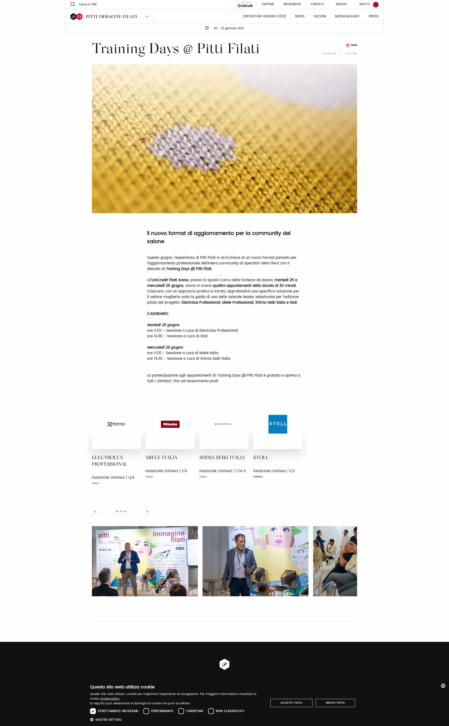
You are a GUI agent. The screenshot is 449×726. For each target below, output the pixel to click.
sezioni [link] (320, 16)
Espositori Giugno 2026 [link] (264, 16)
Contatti (317, 5)
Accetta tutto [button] (291, 703)
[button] (176, 719)
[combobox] (443, 685)
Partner (268, 5)
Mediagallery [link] (347, 16)
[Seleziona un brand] (147, 16)
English (341, 4)
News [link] (300, 16)
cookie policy (110, 699)
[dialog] (224, 703)
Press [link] (374, 16)
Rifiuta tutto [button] (335, 703)
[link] (366, 5)
